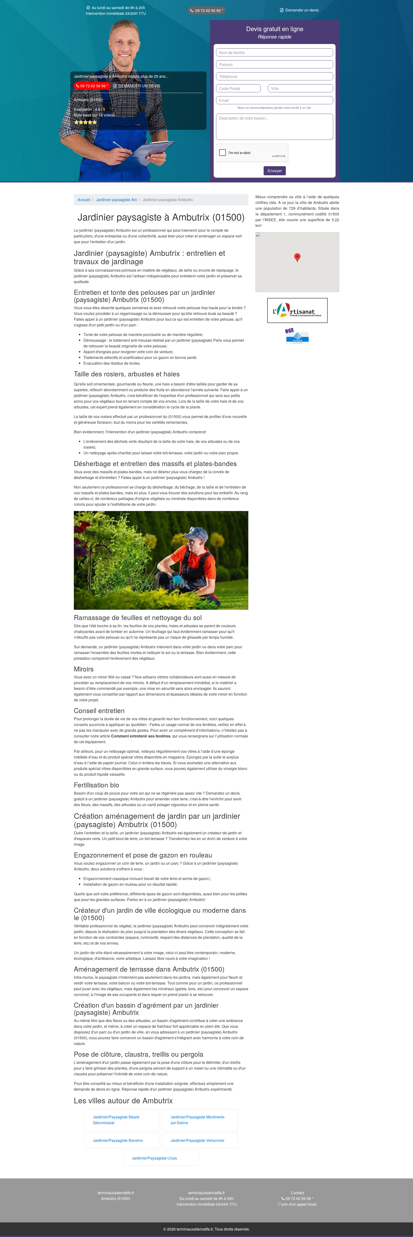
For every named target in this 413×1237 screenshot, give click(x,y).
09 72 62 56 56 (208, 10)
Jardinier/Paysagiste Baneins (118, 1140)
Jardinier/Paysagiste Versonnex (197, 1140)
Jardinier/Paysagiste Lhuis (154, 1158)
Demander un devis (302, 10)
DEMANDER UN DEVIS (139, 85)
